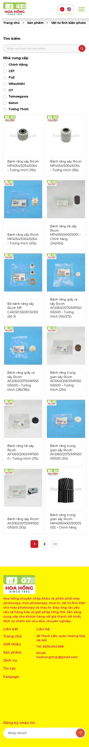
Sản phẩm (35, 23)
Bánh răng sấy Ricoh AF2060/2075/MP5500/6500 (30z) (23, 523)
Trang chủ (11, 23)
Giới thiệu (12, 644)
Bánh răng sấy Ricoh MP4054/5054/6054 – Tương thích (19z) (23, 166)
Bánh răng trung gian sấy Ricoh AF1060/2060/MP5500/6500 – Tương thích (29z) (65, 381)
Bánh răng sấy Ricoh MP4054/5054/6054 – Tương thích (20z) (23, 239)
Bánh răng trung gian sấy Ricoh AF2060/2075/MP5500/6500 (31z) (65, 452)
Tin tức (9, 668)
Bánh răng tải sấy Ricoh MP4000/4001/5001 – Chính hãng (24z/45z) (65, 234)
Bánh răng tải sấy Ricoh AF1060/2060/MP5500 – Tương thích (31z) (22, 452)
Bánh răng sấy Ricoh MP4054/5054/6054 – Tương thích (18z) (65, 166)
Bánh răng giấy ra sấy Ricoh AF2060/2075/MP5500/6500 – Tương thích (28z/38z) (23, 381)
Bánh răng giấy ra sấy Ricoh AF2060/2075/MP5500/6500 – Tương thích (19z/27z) (65, 308)
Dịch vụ (10, 660)
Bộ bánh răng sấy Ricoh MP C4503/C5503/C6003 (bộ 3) (22, 310)
